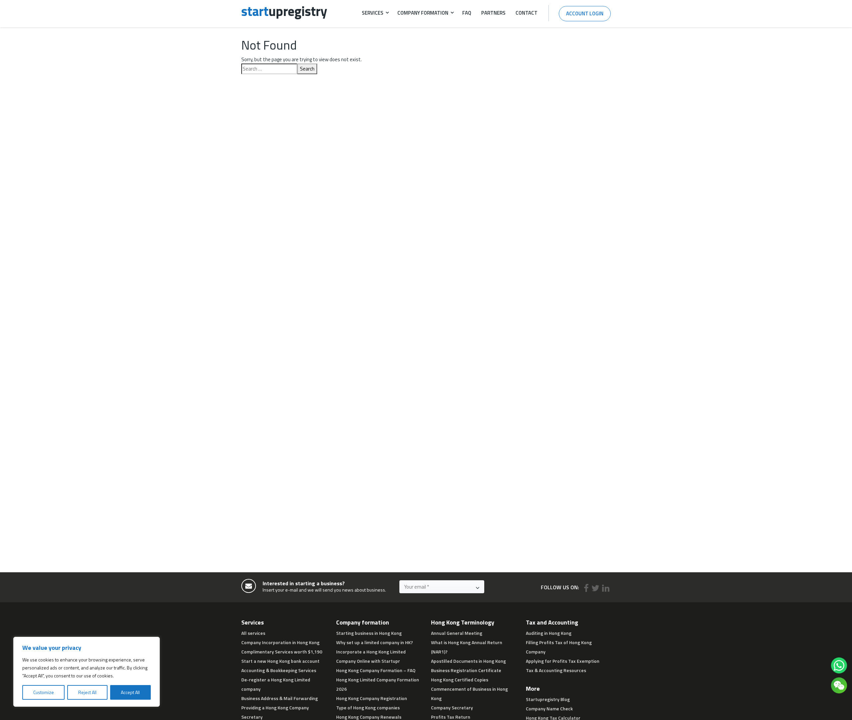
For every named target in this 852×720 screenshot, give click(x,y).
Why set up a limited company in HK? (374, 642)
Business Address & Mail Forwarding (279, 698)
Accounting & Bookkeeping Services (278, 670)
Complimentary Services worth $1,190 (281, 651)
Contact (526, 13)
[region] (86, 672)
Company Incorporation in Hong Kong (280, 642)
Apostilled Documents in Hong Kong (468, 660)
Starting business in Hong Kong (369, 633)
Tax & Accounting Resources (556, 670)
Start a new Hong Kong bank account (280, 660)
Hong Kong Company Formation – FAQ (375, 670)
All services (253, 633)
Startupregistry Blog (548, 699)
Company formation (422, 13)
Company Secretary (452, 707)
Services (372, 13)
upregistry (284, 11)
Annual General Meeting (456, 633)
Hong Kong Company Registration (371, 698)
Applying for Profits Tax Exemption (562, 660)
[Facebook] (586, 588)
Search (307, 69)
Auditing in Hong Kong (548, 633)
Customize (43, 692)
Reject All (87, 692)
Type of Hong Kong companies (368, 707)
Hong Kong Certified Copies (459, 679)
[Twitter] (595, 588)
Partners (493, 13)
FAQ (466, 13)
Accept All (130, 692)
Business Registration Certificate (466, 670)
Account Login (584, 13)
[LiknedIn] (605, 588)
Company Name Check (549, 708)
